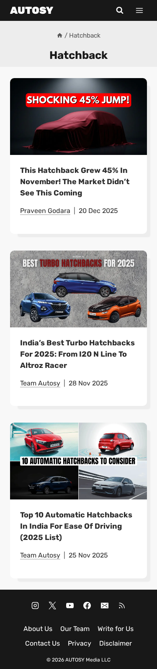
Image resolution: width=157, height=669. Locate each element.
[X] (52, 605)
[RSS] (121, 605)
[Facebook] (87, 605)
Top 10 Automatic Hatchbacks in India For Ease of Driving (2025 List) (76, 526)
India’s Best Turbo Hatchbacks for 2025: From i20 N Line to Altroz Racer (77, 354)
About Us (37, 629)
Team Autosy (40, 383)
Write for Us (116, 629)
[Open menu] (139, 10)
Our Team (75, 629)
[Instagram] (35, 605)
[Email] (104, 605)
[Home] (60, 35)
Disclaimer (115, 643)
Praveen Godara (45, 211)
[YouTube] (69, 605)
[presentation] (78, 116)
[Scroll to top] (149, 656)
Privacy (79, 643)
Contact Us (42, 643)
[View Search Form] (119, 10)
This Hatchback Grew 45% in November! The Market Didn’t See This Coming (74, 182)
